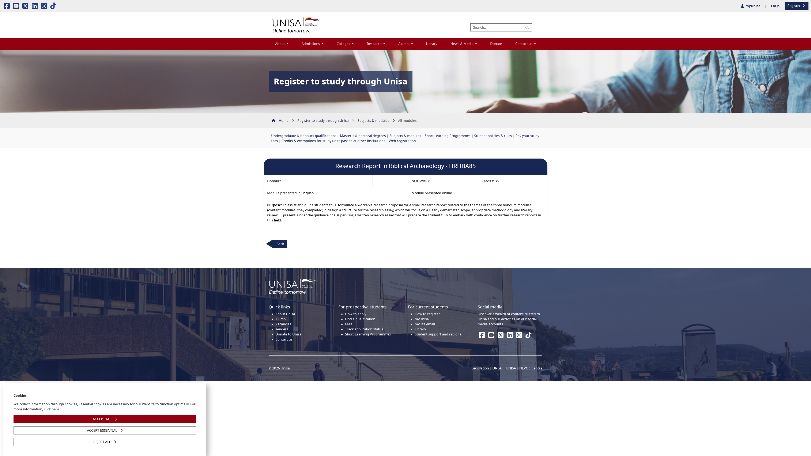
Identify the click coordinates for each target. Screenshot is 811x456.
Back (280, 244)
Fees (348, 324)
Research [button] (374, 43)
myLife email (425, 324)
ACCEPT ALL (102, 419)
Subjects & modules (373, 120)
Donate (496, 43)
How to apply (355, 314)
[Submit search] (527, 27)
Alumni (281, 319)
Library (431, 43)
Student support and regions (438, 334)
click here (51, 409)
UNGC (497, 368)
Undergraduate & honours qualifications (303, 135)
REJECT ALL (102, 442)
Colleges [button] (344, 43)
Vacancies (283, 324)
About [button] (280, 43)
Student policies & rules (493, 135)
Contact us (284, 339)
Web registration (402, 140)
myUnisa (422, 319)
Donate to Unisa (288, 334)
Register (794, 5)
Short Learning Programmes (448, 135)
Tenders (281, 329)
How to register (427, 314)
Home (283, 120)
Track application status (364, 329)
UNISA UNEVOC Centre (524, 368)
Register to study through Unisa (323, 120)
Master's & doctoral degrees (363, 135)
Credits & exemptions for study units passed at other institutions (333, 140)
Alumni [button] (404, 43)
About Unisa (285, 314)
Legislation (480, 368)
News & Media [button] (462, 43)
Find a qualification (360, 319)
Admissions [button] (311, 43)
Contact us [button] (524, 43)
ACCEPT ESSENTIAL (102, 430)
